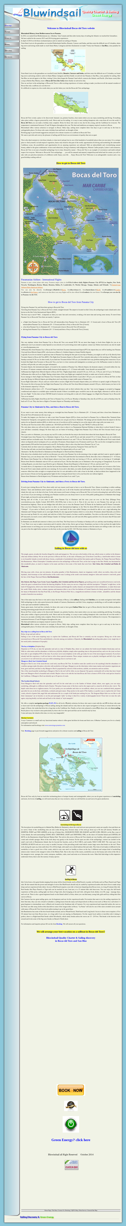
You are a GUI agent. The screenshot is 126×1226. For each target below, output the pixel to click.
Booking (28, 731)
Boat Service (83, 1210)
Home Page (48, 1210)
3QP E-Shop (74, 1210)
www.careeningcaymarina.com (55, 725)
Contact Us (61, 1210)
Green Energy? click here (70, 1140)
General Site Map (92, 1210)
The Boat (54, 1210)
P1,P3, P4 (52, 703)
